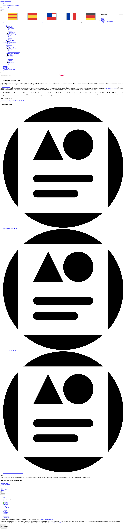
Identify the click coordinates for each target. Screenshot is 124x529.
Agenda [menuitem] (102, 19)
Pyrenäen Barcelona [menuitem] (10, 40)
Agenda (4, 509)
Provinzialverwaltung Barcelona (46, 519)
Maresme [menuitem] (10, 31)
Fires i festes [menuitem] (10, 49)
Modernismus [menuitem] (11, 50)
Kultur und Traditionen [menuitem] (10, 47)
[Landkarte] (11, 5)
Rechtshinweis (6, 517)
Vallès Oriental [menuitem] (11, 33)
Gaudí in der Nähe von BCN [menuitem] (14, 52)
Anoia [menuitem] (9, 35)
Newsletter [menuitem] (103, 20)
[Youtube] (5, 504)
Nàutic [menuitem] (9, 64)
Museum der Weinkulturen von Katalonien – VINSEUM (12, 100)
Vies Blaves (5, 512)
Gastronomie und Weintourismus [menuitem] (12, 53)
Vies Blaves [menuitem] (10, 59)
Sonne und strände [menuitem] (9, 56)
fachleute (2, 9)
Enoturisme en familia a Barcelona (10, 350)
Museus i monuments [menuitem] (12, 48)
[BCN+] (3, 491)
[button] (60, 75)
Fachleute (5, 510)
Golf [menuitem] (9, 63)
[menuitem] (102, 17)
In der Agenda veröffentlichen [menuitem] (107, 21)
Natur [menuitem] (7, 57)
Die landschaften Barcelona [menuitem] (11, 34)
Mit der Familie (6, 507)
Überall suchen (104, 14)
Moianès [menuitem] (10, 38)
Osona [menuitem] (9, 39)
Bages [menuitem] (9, 36)
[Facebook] (5, 500)
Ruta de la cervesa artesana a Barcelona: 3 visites (13, 473)
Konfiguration (3, 525)
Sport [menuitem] (7, 61)
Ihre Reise (5, 511)
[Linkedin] (5, 503)
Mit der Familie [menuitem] (9, 45)
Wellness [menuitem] (7, 46)
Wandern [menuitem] (10, 60)
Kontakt (4, 514)
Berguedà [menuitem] (10, 41)
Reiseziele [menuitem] (8, 24)
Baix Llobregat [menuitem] (11, 28)
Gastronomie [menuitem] (10, 54)
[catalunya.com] (4, 492)
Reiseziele (5, 506)
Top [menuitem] (6, 25)
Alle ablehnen (3, 527)
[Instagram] (5, 502)
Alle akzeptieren (4, 526)
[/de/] (6, 7)
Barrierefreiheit (6, 516)
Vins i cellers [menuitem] (10, 55)
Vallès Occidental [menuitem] (11, 32)
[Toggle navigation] (1, 10)
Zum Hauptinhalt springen (6, 1)
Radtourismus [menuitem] (11, 62)
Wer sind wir (5, 513)
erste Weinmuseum (6, 87)
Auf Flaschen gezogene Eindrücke (10, 228)
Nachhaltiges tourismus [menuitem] (10, 43)
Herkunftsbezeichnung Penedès (110, 88)
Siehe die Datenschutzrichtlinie (55, 522)
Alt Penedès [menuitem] (10, 27)
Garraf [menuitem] (9, 29)
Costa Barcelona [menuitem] (9, 26)
